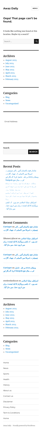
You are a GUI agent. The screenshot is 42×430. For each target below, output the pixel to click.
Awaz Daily (10, 8)
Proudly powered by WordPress (24, 426)
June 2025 (9, 66)
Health (6, 379)
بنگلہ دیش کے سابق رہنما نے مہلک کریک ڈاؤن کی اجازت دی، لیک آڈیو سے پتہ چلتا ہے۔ (20, 186)
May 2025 (9, 70)
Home (6, 363)
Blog (7, 97)
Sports (6, 374)
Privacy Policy (9, 407)
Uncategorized (11, 103)
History (6, 385)
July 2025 (9, 63)
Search (6, 148)
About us (7, 390)
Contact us (8, 396)
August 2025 (11, 60)
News (7, 100)
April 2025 (10, 73)
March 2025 (10, 76)
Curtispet (7, 227)
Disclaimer (8, 402)
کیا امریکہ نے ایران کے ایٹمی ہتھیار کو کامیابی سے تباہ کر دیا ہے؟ (21, 196)
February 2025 (11, 79)
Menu (35, 8)
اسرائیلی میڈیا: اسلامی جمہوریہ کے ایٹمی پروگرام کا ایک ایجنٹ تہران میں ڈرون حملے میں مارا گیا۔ (21, 205)
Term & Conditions (11, 413)
